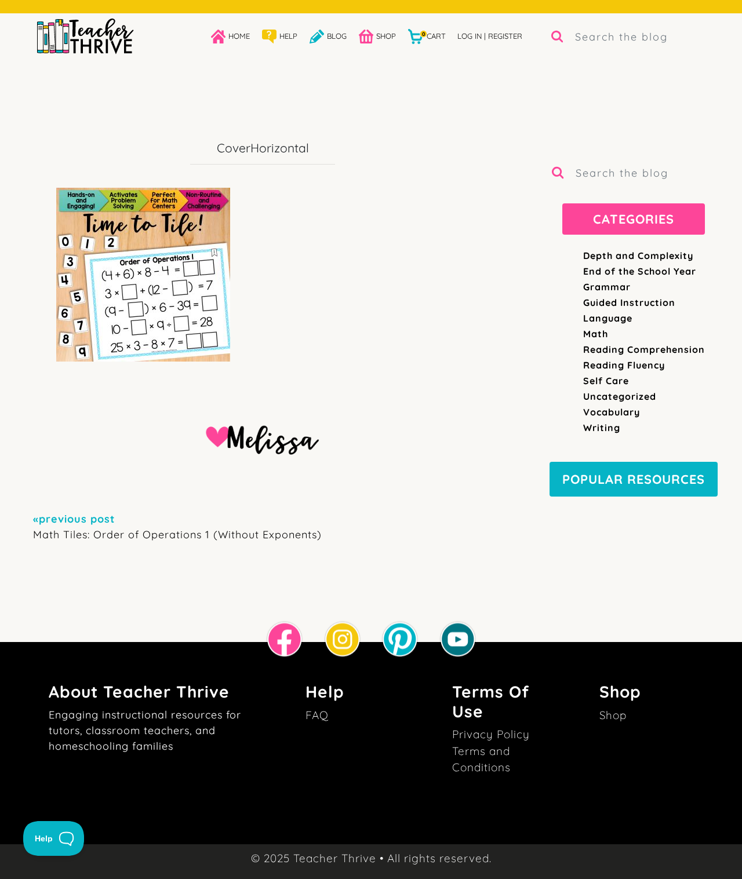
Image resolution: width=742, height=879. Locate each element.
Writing (601, 427)
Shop (613, 715)
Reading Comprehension (644, 349)
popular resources (633, 479)
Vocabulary (611, 412)
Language (607, 318)
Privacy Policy (491, 734)
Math (595, 334)
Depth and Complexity (638, 255)
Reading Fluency (624, 365)
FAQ (317, 715)
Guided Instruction (629, 302)
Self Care (606, 380)
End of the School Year (639, 271)
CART (434, 36)
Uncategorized (619, 396)
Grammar (607, 287)
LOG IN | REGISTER (489, 36)
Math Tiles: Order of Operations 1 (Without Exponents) (177, 526)
